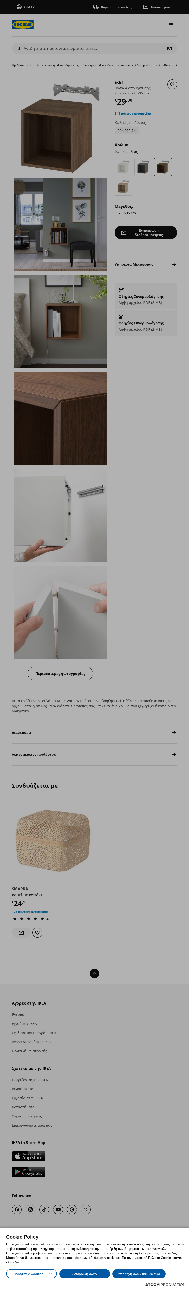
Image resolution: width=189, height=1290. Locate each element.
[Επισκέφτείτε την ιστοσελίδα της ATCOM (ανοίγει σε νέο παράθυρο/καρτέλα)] (165, 1284)
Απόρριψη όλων (84, 1274)
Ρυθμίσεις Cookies (29, 1274)
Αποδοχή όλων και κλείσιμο (139, 1274)
